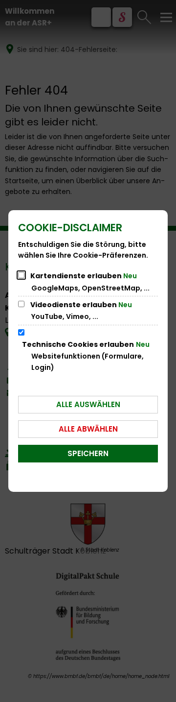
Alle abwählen (88, 429)
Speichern (88, 453)
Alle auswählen (88, 404)
